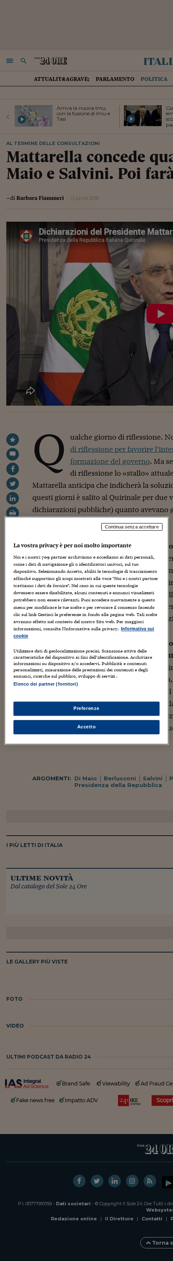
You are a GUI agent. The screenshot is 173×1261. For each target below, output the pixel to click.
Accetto (86, 726)
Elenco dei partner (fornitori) (45, 683)
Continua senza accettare (132, 526)
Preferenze (86, 708)
